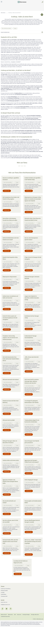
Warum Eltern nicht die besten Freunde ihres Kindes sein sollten (10, 219)
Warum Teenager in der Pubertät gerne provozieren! (32, 441)
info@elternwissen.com (5, 604)
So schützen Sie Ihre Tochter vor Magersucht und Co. (20, 561)
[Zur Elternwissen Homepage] (22, 2)
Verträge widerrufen (35, 614)
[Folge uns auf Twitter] (6, 608)
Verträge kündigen (26, 614)
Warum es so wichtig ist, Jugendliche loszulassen (11, 178)
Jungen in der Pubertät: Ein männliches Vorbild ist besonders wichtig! (32, 297)
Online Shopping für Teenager (31, 479)
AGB (15, 614)
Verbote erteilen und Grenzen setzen (11, 460)
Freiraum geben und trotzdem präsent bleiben (33, 501)
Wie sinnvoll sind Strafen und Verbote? (9, 501)
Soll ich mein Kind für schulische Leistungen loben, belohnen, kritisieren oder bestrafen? (32, 381)
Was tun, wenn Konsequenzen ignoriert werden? (31, 238)
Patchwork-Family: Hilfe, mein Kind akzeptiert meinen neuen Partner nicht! (10, 541)
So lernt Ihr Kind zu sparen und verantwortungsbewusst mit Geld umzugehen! (10, 317)
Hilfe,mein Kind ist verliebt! (9, 420)
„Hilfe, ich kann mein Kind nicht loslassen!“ (32, 357)
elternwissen (3, 12)
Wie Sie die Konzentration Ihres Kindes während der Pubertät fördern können (11, 358)
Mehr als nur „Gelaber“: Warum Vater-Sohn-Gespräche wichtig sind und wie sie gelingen (33, 541)
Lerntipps (2, 592)
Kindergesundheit (4, 590)
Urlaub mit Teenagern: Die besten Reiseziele (32, 277)
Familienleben (3, 594)
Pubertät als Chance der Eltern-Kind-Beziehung (11, 401)
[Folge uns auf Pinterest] (10, 608)
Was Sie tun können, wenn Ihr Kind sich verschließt (10, 521)
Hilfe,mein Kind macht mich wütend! (11, 379)
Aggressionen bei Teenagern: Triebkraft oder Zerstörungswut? (32, 461)
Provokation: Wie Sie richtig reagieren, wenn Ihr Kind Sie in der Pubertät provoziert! (10, 337)
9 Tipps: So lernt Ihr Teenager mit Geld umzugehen (33, 258)
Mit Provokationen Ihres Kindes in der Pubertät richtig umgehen (11, 198)
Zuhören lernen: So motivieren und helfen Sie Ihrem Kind (10, 296)
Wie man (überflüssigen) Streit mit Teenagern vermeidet (32, 521)
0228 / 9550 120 (4, 602)
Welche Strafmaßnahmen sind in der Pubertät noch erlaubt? (11, 238)
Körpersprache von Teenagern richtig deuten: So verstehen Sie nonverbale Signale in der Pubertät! (33, 198)
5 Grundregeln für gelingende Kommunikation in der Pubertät (31, 401)
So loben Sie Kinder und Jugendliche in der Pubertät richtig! (32, 178)
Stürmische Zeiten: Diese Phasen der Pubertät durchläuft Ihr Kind (33, 219)
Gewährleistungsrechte (5, 616)
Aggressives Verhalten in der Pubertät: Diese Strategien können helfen (10, 481)
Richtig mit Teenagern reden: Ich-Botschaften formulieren (10, 441)
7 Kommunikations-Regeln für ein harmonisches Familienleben (32, 421)
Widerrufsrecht (4, 614)
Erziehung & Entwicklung (5, 588)
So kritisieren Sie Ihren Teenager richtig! (32, 316)
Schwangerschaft (4, 596)
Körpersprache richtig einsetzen (10, 276)
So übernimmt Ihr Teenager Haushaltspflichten (31, 336)
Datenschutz (10, 614)
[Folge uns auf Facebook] (2, 608)
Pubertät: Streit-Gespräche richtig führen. (10, 258)
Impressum (19, 614)
